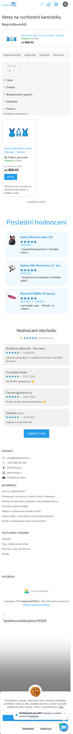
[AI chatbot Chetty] (64, 727)
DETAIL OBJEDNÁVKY (14, 491)
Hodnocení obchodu (36, 330)
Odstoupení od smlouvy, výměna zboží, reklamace (28, 496)
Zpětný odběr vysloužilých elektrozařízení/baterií (27, 516)
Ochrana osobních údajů (15, 506)
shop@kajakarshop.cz (18, 457)
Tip (11, 70)
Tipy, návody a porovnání (15, 543)
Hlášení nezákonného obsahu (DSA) (21, 511)
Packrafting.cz (14, 467)
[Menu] (65, 4)
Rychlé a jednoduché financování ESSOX (24, 521)
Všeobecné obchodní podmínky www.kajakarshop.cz (30, 501)
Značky (5, 553)
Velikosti (6, 538)
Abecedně (58, 54)
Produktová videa (16, 477)
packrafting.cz (14, 472)
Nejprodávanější (12, 54)
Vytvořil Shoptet (40, 591)
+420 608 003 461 (16, 462)
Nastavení (28, 728)
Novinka (14, 65)
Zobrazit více (36, 433)
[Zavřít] (65, 713)
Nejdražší (44, 54)
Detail (10, 176)
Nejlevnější (30, 54)
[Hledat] (42, 4)
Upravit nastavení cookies (36, 604)
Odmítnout (46, 728)
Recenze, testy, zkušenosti (16, 548)
